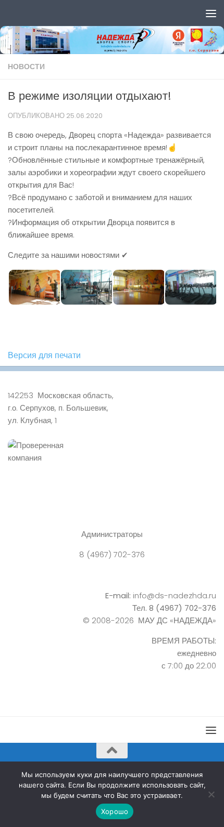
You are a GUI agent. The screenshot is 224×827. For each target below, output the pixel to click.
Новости (26, 66)
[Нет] (211, 794)
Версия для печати (44, 355)
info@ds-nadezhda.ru (174, 595)
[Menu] (211, 13)
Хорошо (115, 811)
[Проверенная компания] (112, 463)
